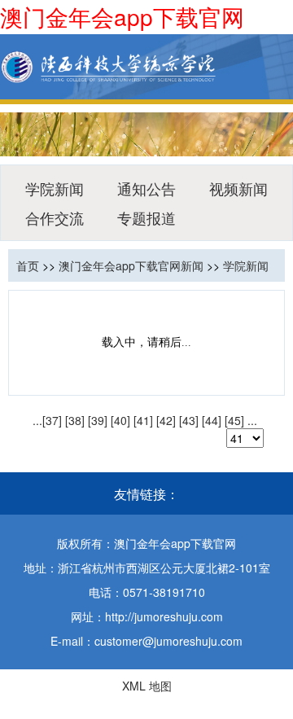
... (37, 420)
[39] (97, 420)
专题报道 (146, 217)
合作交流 (54, 217)
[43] (189, 420)
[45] (234, 420)
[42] (166, 420)
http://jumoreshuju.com (164, 616)
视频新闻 (238, 188)
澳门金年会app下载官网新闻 (131, 265)
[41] (143, 420)
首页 (27, 265)
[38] (75, 420)
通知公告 (146, 188)
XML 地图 (147, 685)
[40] (120, 420)
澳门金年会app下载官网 (122, 16)
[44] (211, 420)
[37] (52, 420)
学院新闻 (54, 188)
